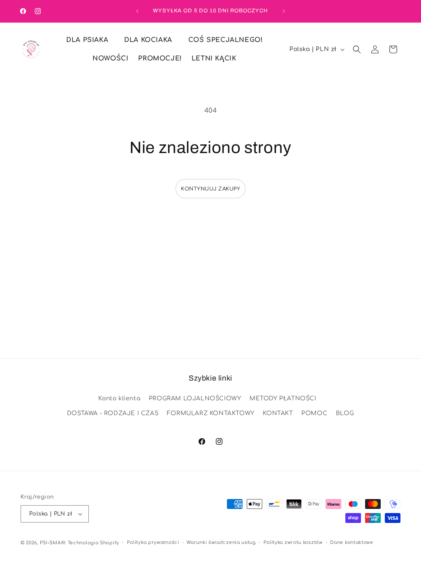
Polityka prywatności (153, 542)
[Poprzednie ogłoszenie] (137, 11)
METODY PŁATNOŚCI (283, 398)
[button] (90, 40)
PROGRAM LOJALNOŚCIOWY (195, 398)
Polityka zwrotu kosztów (293, 542)
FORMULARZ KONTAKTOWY (210, 413)
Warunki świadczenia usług (221, 542)
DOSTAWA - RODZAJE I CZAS (112, 413)
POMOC (314, 413)
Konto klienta (119, 398)
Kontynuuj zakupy (210, 189)
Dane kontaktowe (351, 542)
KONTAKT (278, 413)
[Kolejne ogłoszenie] (284, 11)
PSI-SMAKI (53, 543)
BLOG (345, 413)
